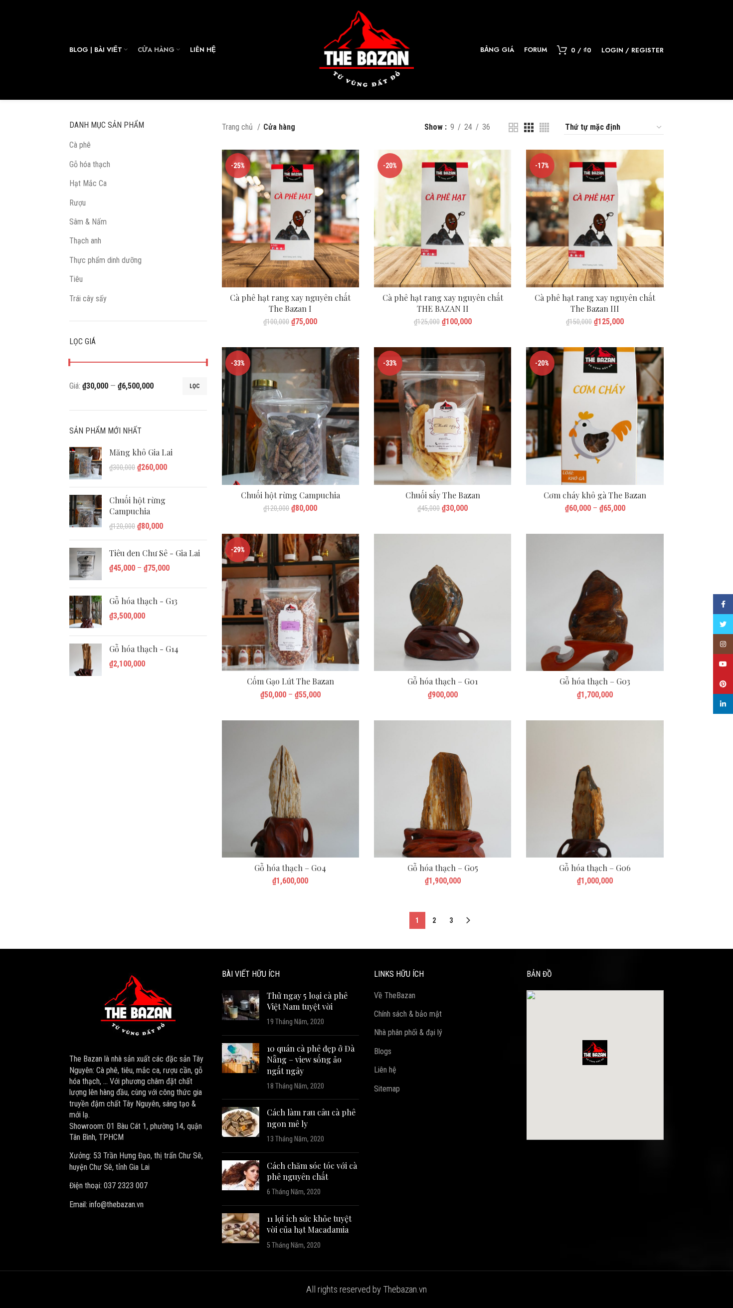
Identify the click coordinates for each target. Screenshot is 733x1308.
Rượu (77, 203)
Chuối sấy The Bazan (442, 495)
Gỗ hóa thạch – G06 (595, 868)
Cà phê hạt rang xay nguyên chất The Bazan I (290, 303)
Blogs (382, 1051)
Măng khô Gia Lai (141, 452)
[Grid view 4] (544, 127)
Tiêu (76, 279)
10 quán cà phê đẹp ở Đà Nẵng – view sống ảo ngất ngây (311, 1059)
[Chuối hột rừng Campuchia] (85, 513)
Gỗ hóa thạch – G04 (290, 868)
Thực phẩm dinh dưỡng (105, 260)
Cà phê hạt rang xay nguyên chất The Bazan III (595, 303)
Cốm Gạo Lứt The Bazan (290, 681)
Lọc (194, 386)
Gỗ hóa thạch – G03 (594, 681)
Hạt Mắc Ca (88, 183)
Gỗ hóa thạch (89, 164)
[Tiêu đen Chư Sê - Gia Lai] (85, 564)
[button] (594, 1052)
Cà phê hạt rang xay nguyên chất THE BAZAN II (442, 303)
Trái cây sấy (88, 298)
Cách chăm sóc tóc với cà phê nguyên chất (312, 1171)
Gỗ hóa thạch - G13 (143, 601)
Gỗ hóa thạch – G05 (442, 868)
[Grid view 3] (529, 127)
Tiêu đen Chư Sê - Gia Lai (154, 553)
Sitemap (387, 1088)
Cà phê (80, 145)
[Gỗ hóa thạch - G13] (85, 612)
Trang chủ (238, 127)
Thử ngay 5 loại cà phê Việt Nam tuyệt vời (307, 1001)
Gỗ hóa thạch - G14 (144, 649)
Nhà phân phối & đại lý (408, 1032)
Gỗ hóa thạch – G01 (442, 681)
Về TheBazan (394, 995)
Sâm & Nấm (88, 221)
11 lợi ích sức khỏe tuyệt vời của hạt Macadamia (309, 1224)
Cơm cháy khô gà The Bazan (595, 495)
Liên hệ (385, 1070)
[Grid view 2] (513, 127)
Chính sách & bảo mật (408, 1014)
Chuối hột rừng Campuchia (137, 505)
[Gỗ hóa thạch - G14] (85, 660)
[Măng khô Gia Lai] (85, 463)
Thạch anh (85, 240)
